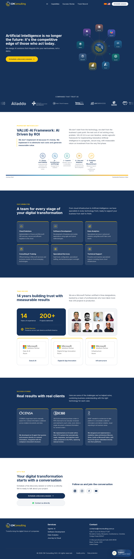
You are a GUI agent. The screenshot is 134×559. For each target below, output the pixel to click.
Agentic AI (51, 529)
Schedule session (120, 4)
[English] (109, 4)
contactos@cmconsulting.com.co (101, 529)
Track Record (83, 4)
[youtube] (96, 491)
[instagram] (82, 491)
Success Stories (68, 4)
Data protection (92, 553)
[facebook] (89, 491)
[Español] (105, 4)
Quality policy (80, 553)
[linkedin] (75, 491)
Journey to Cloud (54, 538)
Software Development (56, 532)
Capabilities (55, 4)
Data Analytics (53, 535)
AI (47, 4)
